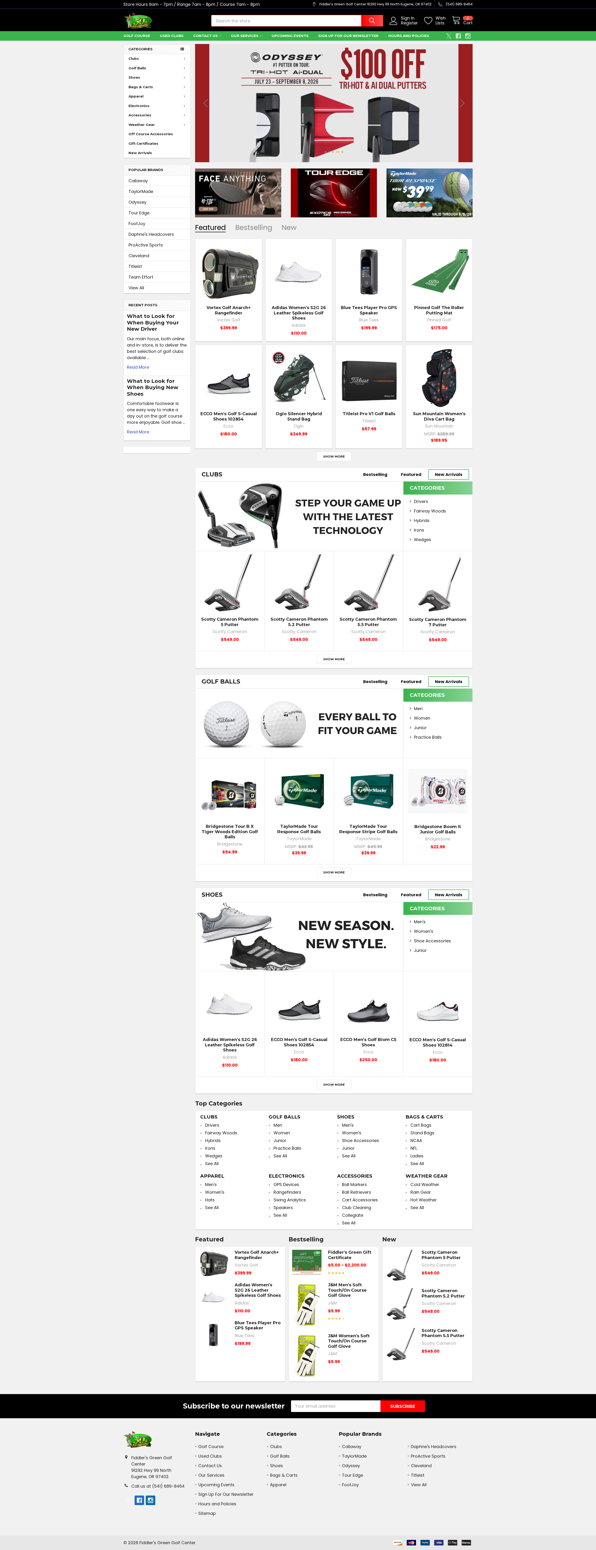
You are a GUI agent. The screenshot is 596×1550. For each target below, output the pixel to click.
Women (422, 718)
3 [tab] (333, 152)
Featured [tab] (210, 228)
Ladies (416, 1156)
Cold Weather (424, 1184)
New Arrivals (140, 153)
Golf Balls (137, 68)
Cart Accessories (360, 1200)
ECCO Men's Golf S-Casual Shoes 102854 (228, 416)
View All (136, 288)
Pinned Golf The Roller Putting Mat (439, 310)
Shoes (134, 77)
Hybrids (422, 520)
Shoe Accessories (432, 941)
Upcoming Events (290, 36)
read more (138, 367)
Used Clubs (171, 36)
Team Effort (141, 277)
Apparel (136, 96)
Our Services (244, 36)
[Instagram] (468, 36)
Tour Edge (139, 213)
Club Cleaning (356, 1207)
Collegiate (352, 1215)
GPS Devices (286, 1184)
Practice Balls (428, 737)
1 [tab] (325, 152)
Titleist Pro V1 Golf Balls (369, 413)
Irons (419, 530)
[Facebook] (458, 36)
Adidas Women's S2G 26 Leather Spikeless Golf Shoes (299, 313)
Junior (420, 728)
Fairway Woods (430, 511)
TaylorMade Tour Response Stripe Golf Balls (368, 829)
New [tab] (289, 228)
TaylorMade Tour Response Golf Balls (299, 829)
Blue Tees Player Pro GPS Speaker (369, 310)
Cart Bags (420, 1125)
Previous (205, 103)
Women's (423, 931)
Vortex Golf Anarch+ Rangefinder (229, 310)
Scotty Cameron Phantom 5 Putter (229, 622)
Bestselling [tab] (253, 228)
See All (212, 1163)
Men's (420, 922)
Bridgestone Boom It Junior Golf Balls (437, 829)
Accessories (140, 115)
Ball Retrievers (356, 1192)
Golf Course (136, 36)
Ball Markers (354, 1184)
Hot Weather (423, 1200)
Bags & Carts (141, 87)
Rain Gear (420, 1192)
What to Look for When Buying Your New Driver (153, 322)
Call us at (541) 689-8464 (158, 1486)
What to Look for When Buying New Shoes (152, 387)
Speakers (283, 1207)
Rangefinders (287, 1192)
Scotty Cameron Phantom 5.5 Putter (368, 622)
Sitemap (207, 1513)
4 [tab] (337, 152)
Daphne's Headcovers (151, 234)
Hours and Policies (408, 36)
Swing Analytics (290, 1200)
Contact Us (205, 36)
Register (409, 23)
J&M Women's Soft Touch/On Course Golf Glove (349, 1341)
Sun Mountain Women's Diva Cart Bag (439, 416)
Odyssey (137, 202)
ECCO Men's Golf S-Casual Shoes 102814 (438, 1042)
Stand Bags (422, 1133)
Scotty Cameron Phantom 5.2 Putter (299, 622)
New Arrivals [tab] (448, 474)
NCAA (416, 1140)
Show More (334, 456)
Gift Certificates (143, 143)
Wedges (422, 539)
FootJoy (137, 223)
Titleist (135, 266)
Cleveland (139, 256)
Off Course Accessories (151, 134)
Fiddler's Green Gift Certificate (349, 1255)
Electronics (139, 106)
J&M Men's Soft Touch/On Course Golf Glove (347, 1290)
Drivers (421, 501)
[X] (449, 36)
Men (418, 708)
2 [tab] (329, 152)
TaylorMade (141, 191)
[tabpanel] (334, 103)
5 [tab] (342, 152)
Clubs (134, 58)
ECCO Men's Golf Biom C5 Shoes (368, 1042)
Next (462, 103)
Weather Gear (142, 124)
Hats (210, 1200)
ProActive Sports (146, 245)
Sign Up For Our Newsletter (348, 36)
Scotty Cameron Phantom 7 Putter (437, 622)
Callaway (138, 181)
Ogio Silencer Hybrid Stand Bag (299, 416)
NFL (413, 1148)
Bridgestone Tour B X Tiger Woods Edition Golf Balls (230, 831)
